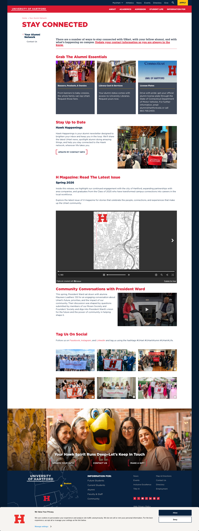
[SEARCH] (173, 2)
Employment (162, 489)
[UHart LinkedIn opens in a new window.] (150, 498)
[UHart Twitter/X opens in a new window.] (138, 498)
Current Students (96, 485)
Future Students (96, 480)
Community (94, 498)
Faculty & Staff (95, 494)
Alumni (91, 489)
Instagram (86, 340)
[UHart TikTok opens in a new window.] (158, 498)
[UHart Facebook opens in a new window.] (134, 498)
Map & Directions (163, 476)
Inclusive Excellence (142, 484)
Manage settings (41, 526)
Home (24, 18)
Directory (160, 484)
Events (136, 480)
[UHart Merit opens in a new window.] (154, 498)
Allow (175, 513)
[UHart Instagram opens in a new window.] (146, 498)
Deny (175, 519)
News (135, 476)
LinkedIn (101, 340)
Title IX (136, 489)
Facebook (75, 340)
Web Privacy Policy (142, 506)
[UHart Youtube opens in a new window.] (142, 498)
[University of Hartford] (28, 9)
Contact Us (32, 41)
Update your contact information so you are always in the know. (113, 44)
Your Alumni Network (38, 18)
